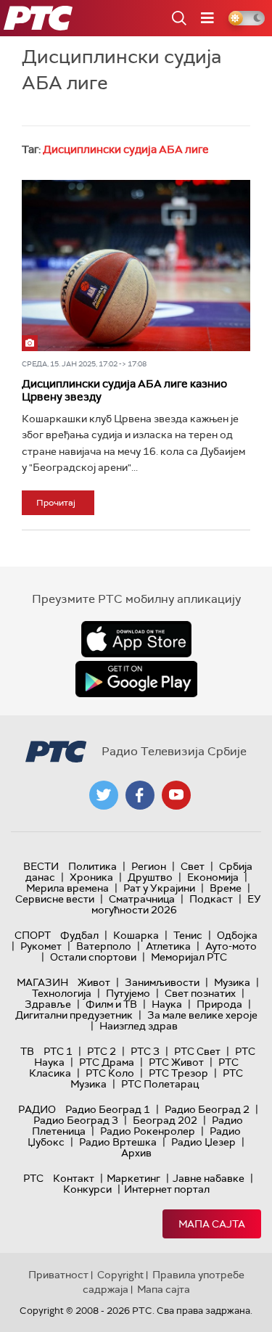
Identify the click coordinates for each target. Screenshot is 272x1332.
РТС (33, 1178)
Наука (167, 1004)
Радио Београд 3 (75, 1120)
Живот (94, 982)
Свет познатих (200, 993)
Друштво (150, 877)
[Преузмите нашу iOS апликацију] (136, 639)
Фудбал (79, 935)
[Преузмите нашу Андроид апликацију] (136, 679)
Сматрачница (142, 898)
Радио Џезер (203, 1141)
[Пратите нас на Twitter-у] (103, 795)
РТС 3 (145, 1051)
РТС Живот (176, 1062)
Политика (92, 866)
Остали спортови (93, 956)
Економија (213, 877)
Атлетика (168, 946)
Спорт (33, 935)
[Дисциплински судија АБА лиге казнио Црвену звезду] (136, 265)
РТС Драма (106, 1062)
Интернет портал (167, 1189)
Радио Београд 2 (207, 1109)
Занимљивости (162, 982)
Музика (232, 982)
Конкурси (87, 1189)
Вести (41, 866)
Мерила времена (67, 888)
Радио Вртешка (118, 1141)
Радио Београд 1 (107, 1109)
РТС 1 (58, 1051)
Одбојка (237, 935)
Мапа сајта (211, 1223)
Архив (136, 1152)
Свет (193, 866)
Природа (219, 1004)
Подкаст (211, 898)
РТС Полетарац (160, 1083)
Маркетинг (133, 1178)
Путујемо (128, 993)
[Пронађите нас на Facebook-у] (139, 795)
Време (226, 888)
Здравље (48, 1004)
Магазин (42, 982)
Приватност (58, 1274)
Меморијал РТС (189, 956)
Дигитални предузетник (74, 1014)
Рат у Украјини (159, 888)
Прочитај (55, 503)
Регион (148, 866)
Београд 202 (165, 1120)
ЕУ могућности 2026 (176, 904)
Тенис (187, 935)
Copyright (120, 1274)
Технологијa (61, 993)
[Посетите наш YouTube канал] (176, 795)
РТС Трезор (178, 1073)
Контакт (73, 1178)
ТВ (27, 1051)
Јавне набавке (208, 1178)
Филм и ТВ (111, 1004)
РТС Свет (197, 1051)
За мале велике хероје (202, 1014)
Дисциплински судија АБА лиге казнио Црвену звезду (124, 390)
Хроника (91, 877)
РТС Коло (110, 1073)
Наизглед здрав (138, 1025)
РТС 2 (101, 1051)
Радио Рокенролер (147, 1131)
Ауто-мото (231, 946)
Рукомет (41, 946)
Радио (37, 1109)
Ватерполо (103, 946)
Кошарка (136, 935)
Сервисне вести (54, 898)
